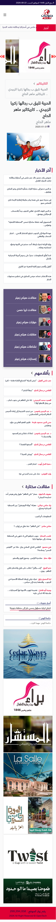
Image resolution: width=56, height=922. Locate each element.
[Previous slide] (53, 56)
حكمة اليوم (46, 618)
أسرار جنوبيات (45, 603)
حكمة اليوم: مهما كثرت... (40, 622)
